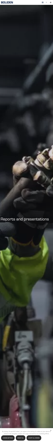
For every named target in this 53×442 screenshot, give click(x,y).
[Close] (50, 430)
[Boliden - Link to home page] (7, 2)
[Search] (46, 2)
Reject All (21, 438)
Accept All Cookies (33, 438)
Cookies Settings (8, 438)
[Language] (50, 2)
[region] (26, 435)
